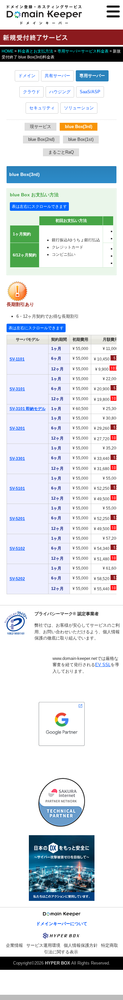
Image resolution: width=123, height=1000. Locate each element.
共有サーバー (57, 75)
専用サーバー (92, 75)
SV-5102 (17, 548)
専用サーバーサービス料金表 (83, 51)
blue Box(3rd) (78, 126)
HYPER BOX (57, 963)
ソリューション (79, 107)
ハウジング (60, 91)
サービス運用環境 (43, 945)
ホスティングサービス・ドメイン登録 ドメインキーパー (44, 14)
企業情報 (14, 945)
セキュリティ (42, 107)
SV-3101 (17, 389)
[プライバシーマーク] (15, 633)
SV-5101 (17, 488)
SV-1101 (17, 359)
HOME (7, 51)
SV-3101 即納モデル (28, 408)
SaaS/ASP (90, 91)
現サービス (40, 126)
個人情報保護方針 (81, 945)
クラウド (31, 91)
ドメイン (26, 75)
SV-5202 (17, 578)
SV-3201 (17, 428)
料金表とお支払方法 (35, 51)
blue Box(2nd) (41, 139)
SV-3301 (17, 458)
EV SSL (103, 664)
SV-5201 (17, 518)
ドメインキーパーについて (61, 923)
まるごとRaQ (61, 152)
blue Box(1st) (80, 139)
